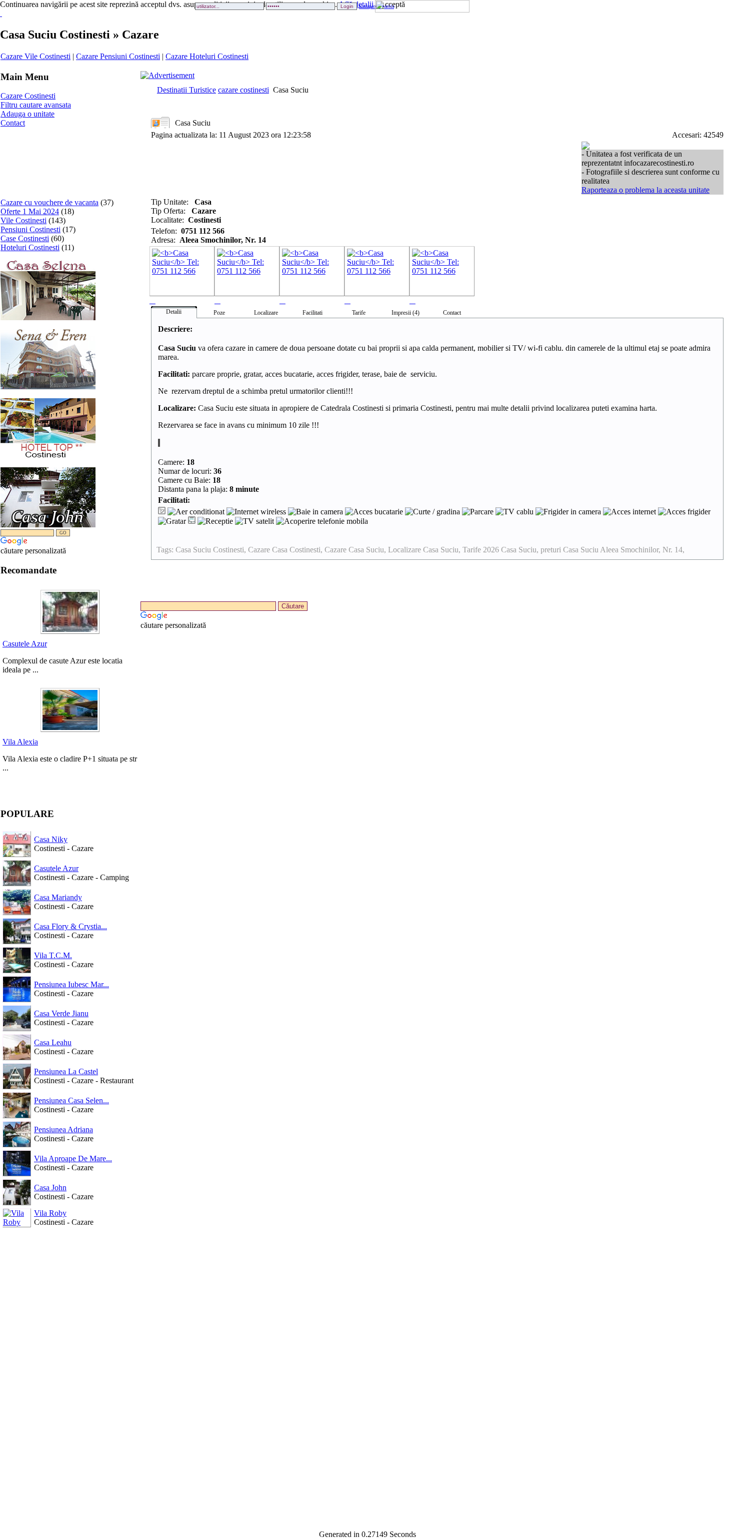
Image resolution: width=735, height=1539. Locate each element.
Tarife (359, 312)
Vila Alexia (20, 741)
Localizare (266, 312)
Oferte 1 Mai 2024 (29, 211)
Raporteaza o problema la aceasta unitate (646, 190)
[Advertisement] (31, 159)
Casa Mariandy (58, 897)
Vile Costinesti (23, 220)
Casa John (50, 1187)
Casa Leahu (53, 1042)
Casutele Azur (24, 643)
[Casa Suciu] (182, 275)
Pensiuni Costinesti (30, 229)
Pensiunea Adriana (63, 1129)
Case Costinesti (24, 238)
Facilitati (312, 312)
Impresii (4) (406, 312)
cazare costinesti (243, 90)
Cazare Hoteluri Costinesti (207, 56)
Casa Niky (51, 839)
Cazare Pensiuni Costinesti (118, 56)
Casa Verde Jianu (61, 1013)
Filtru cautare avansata (35, 105)
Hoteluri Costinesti (30, 247)
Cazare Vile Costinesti (35, 56)
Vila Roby (50, 1213)
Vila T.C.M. (53, 955)
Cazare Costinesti (28, 96)
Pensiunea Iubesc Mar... (71, 984)
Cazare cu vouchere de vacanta (49, 202)
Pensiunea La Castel (66, 1071)
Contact (12, 123)
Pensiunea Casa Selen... (71, 1100)
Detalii (174, 311)
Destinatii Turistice (186, 90)
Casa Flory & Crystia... (70, 926)
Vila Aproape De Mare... (73, 1158)
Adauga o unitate (27, 114)
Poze (219, 312)
